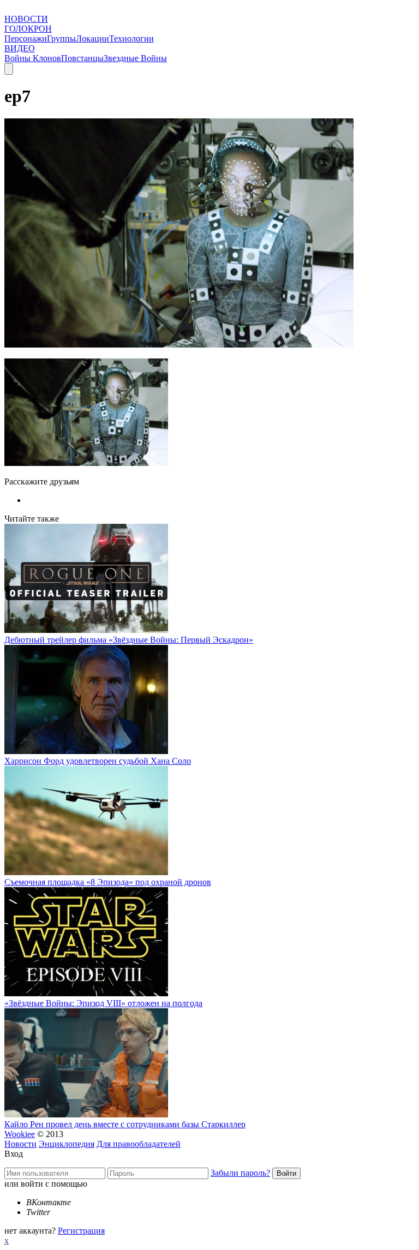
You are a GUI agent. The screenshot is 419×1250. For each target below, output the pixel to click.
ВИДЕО (19, 48)
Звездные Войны (135, 58)
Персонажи (25, 38)
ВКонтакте (48, 1202)
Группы (61, 38)
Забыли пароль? (240, 1172)
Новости (20, 1144)
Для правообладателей (139, 1144)
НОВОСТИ (26, 18)
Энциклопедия (66, 1144)
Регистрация (81, 1230)
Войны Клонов (32, 58)
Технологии (131, 38)
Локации (92, 38)
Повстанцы (82, 58)
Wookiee (19, 1134)
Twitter (38, 1212)
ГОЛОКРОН (28, 28)
